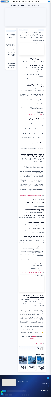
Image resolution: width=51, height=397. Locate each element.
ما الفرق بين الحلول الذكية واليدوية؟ (10, 59)
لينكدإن (21, 30)
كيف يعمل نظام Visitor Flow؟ (11, 63)
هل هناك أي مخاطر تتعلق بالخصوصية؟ (12, 58)
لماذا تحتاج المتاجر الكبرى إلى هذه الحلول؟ (11, 35)
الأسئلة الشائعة (18, 1)
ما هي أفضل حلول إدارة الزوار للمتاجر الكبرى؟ (10, 49)
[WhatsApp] (2, 392)
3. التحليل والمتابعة (12, 42)
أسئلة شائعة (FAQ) (13, 47)
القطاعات (22, 1)
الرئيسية (39, 1)
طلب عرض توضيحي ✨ (5, 1)
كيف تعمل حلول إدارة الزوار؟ (12, 37)
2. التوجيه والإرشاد (12, 40)
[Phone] (2, 394)
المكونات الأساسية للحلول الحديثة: (11, 32)
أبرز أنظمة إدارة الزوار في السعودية (11, 61)
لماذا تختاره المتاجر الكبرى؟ (12, 65)
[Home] (47, 1)
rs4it (41, 343)
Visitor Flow (34, 336)
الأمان (29, 1)
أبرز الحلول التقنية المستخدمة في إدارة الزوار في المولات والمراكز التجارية (10, 45)
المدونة (14, 1)
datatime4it (38, 343)
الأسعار (26, 1)
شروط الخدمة (21, 380)
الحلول (32, 1)
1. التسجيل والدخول (12, 39)
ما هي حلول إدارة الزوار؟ (12, 30)
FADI (38, 348)
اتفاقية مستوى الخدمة (21, 381)
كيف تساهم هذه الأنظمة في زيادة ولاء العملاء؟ (11, 55)
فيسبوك (27, 30)
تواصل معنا (31, 338)
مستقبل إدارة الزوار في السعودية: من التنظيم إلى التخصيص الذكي (11, 68)
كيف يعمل (35, 1)
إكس (23, 30)
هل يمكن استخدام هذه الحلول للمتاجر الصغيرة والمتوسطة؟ (11, 52)
